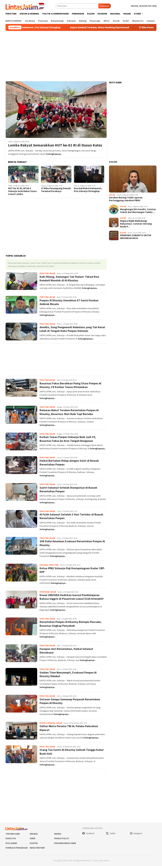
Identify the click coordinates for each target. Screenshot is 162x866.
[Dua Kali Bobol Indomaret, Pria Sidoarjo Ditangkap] (89, 174)
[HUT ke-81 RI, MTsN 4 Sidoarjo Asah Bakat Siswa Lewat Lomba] (23, 174)
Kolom (113, 161)
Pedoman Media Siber (65, 843)
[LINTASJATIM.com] (26, 5)
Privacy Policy (61, 838)
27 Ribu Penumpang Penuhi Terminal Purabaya (56, 190)
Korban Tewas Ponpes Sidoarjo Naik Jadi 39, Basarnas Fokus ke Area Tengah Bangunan (68, 438)
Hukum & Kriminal (48, 723)
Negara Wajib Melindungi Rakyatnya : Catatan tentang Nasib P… (136, 223)
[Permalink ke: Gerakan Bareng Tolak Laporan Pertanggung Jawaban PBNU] (132, 179)
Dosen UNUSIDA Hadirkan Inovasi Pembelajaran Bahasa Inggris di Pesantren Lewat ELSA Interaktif (71, 597)
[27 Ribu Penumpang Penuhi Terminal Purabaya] (56, 174)
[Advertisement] (81, 56)
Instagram (137, 833)
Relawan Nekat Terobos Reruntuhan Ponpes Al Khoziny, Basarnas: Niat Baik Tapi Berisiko (69, 412)
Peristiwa (44, 273)
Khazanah (44, 565)
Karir (32, 838)
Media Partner (37, 847)
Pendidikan (45, 592)
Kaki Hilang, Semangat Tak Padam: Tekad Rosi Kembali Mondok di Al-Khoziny (69, 278)
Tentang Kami (13, 834)
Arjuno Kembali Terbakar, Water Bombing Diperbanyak (81, 27)
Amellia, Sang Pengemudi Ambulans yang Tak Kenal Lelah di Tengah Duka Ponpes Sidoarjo (72, 329)
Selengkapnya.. (54, 154)
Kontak (34, 843)
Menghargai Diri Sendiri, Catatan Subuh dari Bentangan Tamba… (138, 211)
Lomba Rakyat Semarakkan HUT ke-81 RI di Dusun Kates (55, 145)
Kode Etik (11, 838)
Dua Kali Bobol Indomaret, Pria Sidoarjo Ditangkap (88, 190)
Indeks (57, 834)
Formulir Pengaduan (17, 847)
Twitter (112, 833)
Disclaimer (11, 843)
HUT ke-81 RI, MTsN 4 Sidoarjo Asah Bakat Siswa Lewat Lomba (22, 191)
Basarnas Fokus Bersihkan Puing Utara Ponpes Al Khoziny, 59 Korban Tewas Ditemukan (70, 385)
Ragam (52, 273)
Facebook (90, 833)
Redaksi (34, 834)
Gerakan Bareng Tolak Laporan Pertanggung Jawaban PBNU (126, 199)
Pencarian (104, 5)
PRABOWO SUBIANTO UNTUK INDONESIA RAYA (135, 237)
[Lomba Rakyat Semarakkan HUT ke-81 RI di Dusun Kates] (56, 109)
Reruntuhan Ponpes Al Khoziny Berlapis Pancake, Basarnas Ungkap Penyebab (71, 623)
